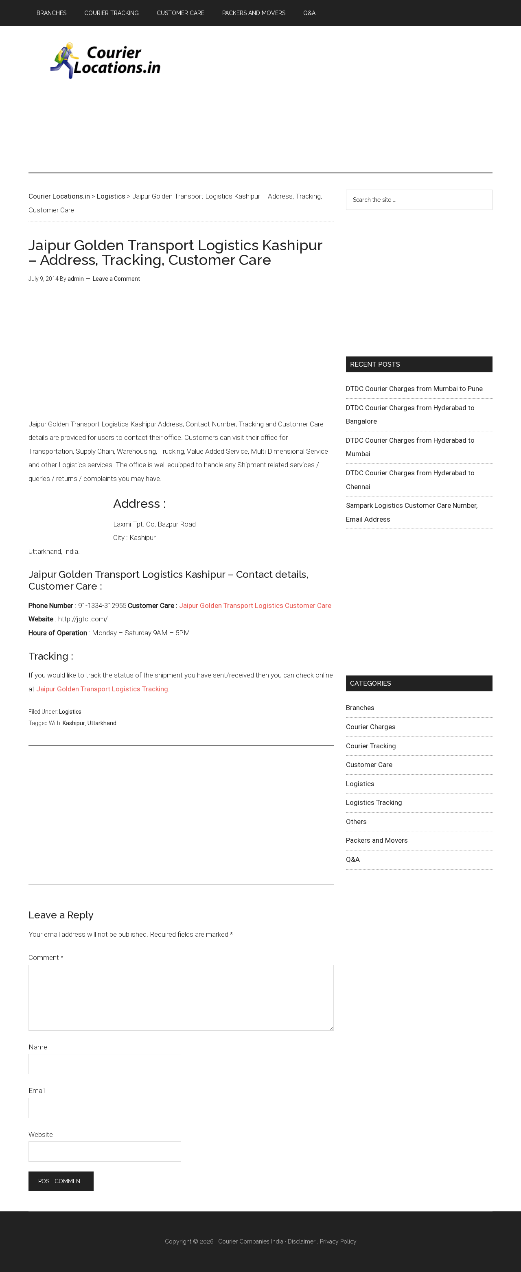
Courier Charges (371, 727)
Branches (360, 708)
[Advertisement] (344, 99)
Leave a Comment (116, 278)
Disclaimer (301, 1241)
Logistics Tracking (374, 802)
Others (356, 821)
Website (40, 1134)
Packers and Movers (377, 840)
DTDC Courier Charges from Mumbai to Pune (414, 389)
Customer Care (369, 765)
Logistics (70, 711)
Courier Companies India (250, 1241)
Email (36, 1090)
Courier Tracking (371, 746)
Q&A (353, 859)
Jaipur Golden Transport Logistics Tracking (102, 689)
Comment (45, 957)
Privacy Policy (338, 1241)
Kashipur (74, 723)
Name (37, 1047)
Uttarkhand (102, 723)
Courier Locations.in (105, 60)
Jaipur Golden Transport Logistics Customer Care (255, 605)
